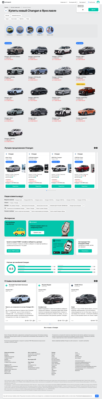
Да (83, 9)
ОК (97, 396)
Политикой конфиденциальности (84, 396)
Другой (93, 9)
